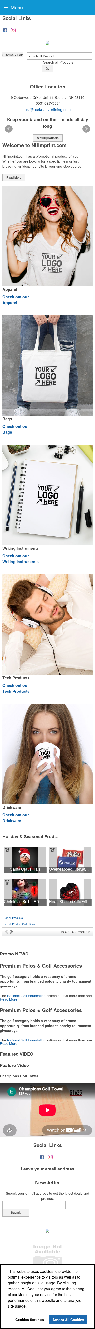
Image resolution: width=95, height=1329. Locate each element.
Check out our (15, 299)
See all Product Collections (19, 924)
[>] (12, 931)
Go (47, 68)
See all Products (13, 918)
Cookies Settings (29, 1319)
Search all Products (58, 62)
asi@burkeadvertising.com (48, 109)
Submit (16, 1212)
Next (86, 129)
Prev (9, 129)
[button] (12, 54)
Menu (16, 7)
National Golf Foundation (26, 995)
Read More (13, 177)
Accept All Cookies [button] (68, 1319)
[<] (7, 931)
